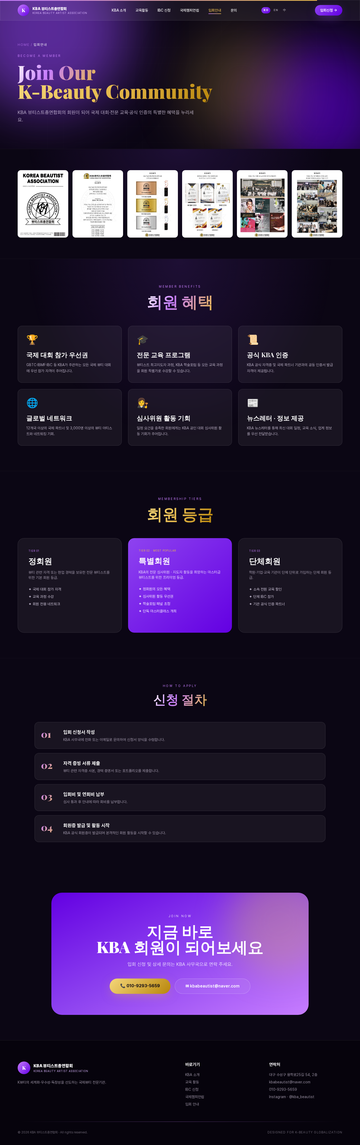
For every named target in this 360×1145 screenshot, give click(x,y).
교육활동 (141, 10)
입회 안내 (192, 1104)
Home (24, 45)
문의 (234, 10)
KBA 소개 (119, 10)
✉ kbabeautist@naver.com (213, 986)
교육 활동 (192, 1082)
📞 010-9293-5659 (140, 985)
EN (276, 10)
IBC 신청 (164, 10)
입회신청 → (328, 10)
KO (266, 10)
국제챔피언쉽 (189, 10)
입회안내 (214, 10)
